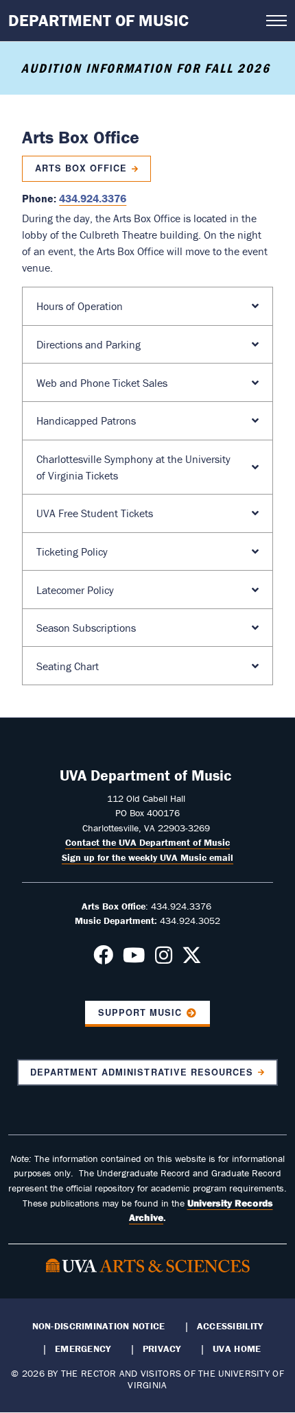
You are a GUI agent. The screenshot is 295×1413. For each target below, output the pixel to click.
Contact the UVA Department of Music (147, 842)
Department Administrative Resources (141, 1072)
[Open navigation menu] (276, 20)
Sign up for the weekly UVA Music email (147, 857)
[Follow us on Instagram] (163, 959)
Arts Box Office (81, 168)
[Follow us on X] (192, 959)
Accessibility (230, 1325)
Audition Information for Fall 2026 (147, 68)
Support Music (140, 1012)
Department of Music (98, 20)
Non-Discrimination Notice (98, 1325)
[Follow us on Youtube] (134, 959)
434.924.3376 (92, 198)
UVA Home (237, 1348)
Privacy (162, 1348)
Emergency (82, 1348)
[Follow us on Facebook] (103, 959)
